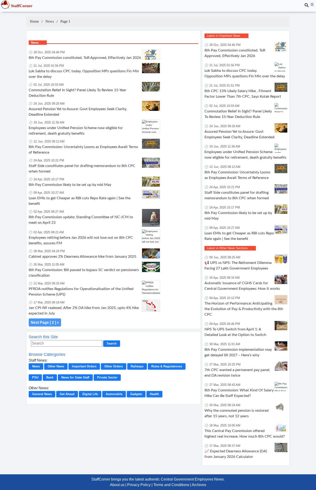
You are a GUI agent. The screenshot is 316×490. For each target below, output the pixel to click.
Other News (56, 366)
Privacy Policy (139, 485)
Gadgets (136, 394)
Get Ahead (67, 394)
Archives (199, 485)
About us (117, 485)
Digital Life (90, 394)
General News (42, 394)
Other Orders (113, 366)
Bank (49, 377)
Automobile (114, 394)
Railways (137, 366)
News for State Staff (75, 377)
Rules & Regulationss (166, 366)
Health (154, 394)
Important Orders (84, 366)
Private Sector (107, 377)
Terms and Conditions (171, 485)
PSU (35, 377)
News (49, 21)
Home (34, 21)
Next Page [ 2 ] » (45, 322)
